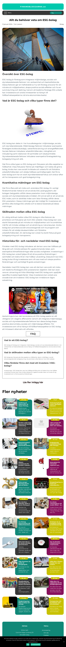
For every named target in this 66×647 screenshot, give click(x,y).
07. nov (55, 538)
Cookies (46, 635)
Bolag (62, 24)
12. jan (24, 479)
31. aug (24, 598)
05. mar (23, 439)
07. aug (23, 400)
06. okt (24, 578)
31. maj (55, 419)
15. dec (24, 499)
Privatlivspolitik (35, 644)
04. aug (55, 598)
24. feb (24, 459)
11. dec (55, 499)
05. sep (55, 578)
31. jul (55, 400)
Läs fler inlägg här (33, 382)
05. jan (55, 479)
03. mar (55, 439)
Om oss (46, 633)
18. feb (55, 459)
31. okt (24, 558)
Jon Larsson (18, 24)
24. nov (23, 519)
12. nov (24, 538)
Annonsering (46, 630)
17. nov (55, 519)
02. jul (23, 419)
